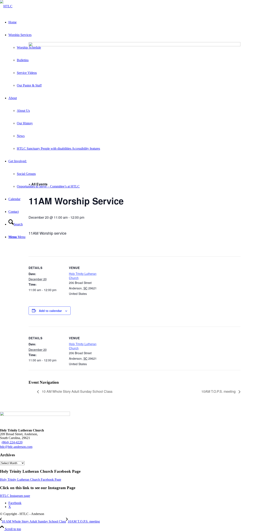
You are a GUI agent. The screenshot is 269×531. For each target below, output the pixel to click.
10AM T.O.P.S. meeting (218, 391)
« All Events (38, 184)
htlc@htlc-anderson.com (16, 446)
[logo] (6, 6)
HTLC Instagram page (15, 496)
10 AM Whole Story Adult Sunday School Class (76, 391)
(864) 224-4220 (12, 442)
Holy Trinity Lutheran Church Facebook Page (30, 479)
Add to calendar (50, 311)
